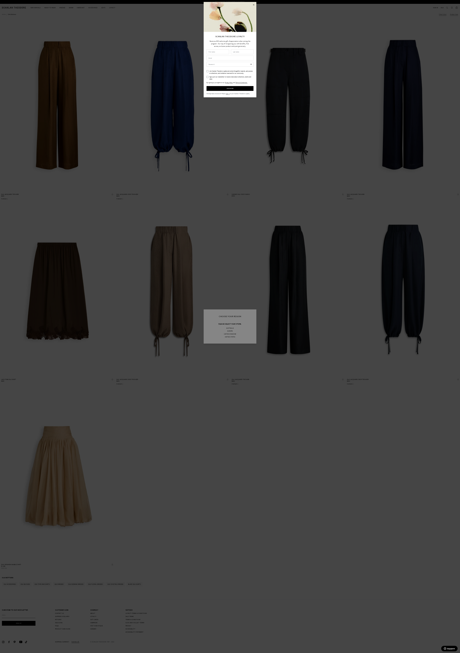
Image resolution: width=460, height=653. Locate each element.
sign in (228, 94)
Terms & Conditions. (241, 83)
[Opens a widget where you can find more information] (449, 649)
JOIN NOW (230, 88)
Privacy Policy (229, 83)
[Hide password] (251, 64)
